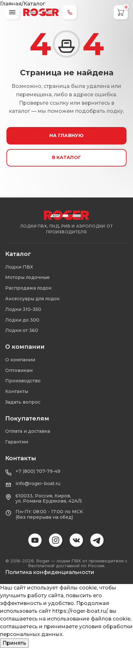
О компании (20, 360)
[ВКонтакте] (77, 540)
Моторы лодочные (27, 277)
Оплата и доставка (27, 431)
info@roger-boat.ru (37, 483)
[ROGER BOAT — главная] (66, 215)
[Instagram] (56, 540)
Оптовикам (19, 370)
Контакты (16, 391)
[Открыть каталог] (12, 12)
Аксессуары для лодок (32, 299)
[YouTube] (35, 540)
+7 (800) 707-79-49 (37, 471)
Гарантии (16, 442)
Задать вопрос (22, 402)
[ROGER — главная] (41, 12)
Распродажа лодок (28, 288)
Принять (14, 643)
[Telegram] (97, 540)
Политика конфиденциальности (49, 572)
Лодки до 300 (22, 320)
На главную (66, 135)
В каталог (66, 157)
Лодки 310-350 (23, 309)
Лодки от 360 (21, 330)
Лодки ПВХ (19, 267)
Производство (23, 381)
